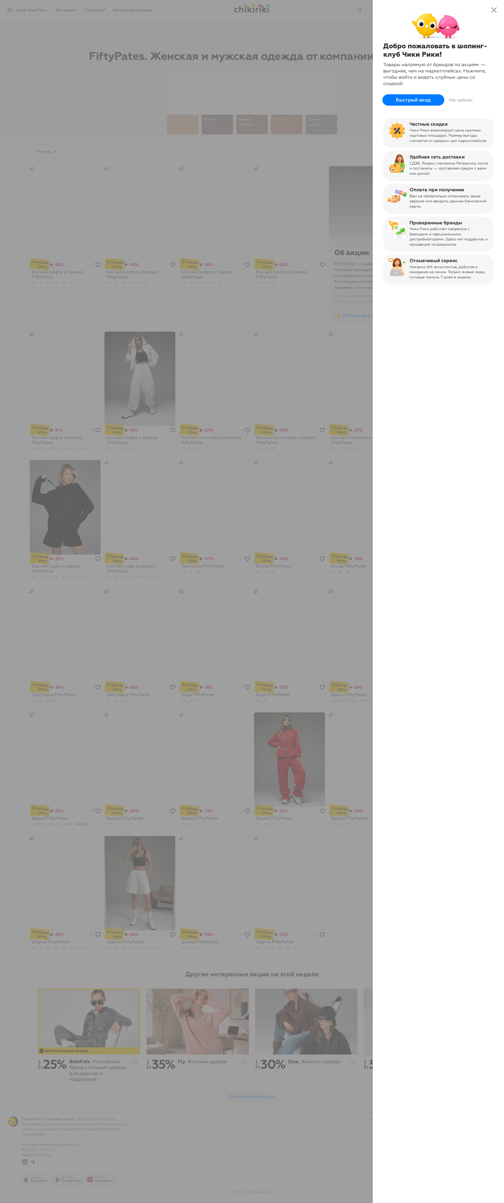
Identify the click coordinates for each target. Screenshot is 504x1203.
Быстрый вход (413, 100)
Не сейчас (461, 100)
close (494, 10)
